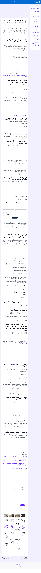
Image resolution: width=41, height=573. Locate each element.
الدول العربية (36, 13)
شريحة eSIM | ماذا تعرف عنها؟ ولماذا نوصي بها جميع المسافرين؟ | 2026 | (23, 522)
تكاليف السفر (34, 32)
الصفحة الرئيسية (23, 564)
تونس (6, 530)
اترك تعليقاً (23, 526)
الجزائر (36, 11)
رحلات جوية (33, 38)
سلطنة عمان (37, 42)
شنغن (38, 43)
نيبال (16, 527)
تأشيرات (35, 21)
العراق (33, 16)
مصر (38, 45)
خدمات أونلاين (15, 1)
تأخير (38, 21)
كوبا (33, 43)
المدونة (29, 1)
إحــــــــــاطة (36, 1)
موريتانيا (36, 45)
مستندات (9, 1)
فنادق (36, 43)
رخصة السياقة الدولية (37, 39)
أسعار (38, 8)
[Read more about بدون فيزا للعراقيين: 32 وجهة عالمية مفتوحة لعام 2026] (11, 515)
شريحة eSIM (34, 42)
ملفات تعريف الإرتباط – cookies (20, 565)
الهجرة (19, 1)
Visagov (21, 343)
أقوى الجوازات (35, 8)
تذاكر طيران (37, 29)
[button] (27, 1)
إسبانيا (32, 8)
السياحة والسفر (23, 1)
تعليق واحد (7, 525)
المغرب (37, 17)
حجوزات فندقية (35, 33)
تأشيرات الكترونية (37, 25)
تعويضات (37, 32)
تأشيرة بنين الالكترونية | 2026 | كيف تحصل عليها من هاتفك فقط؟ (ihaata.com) (15, 456)
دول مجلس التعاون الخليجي (36, 36)
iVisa (26, 343)
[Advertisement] (14, 12)
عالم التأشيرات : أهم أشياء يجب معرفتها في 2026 (20, 115)
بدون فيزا (33, 19)
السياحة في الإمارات (37, 16)
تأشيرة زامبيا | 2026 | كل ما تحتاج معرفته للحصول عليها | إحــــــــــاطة (16, 468)
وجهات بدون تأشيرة (36, 46)
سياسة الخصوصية (17, 564)
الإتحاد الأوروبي (33, 9)
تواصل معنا (5, 1)
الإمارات (38, 11)
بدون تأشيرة (37, 19)
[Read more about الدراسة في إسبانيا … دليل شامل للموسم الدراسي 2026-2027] (6, 515)
